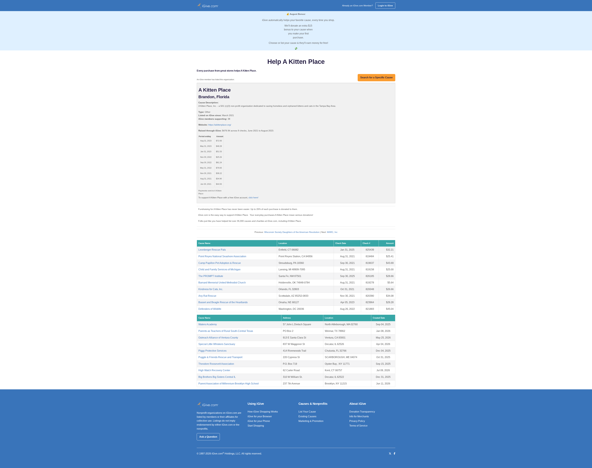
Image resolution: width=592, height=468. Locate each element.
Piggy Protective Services (212, 350)
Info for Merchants (359, 416)
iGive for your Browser (260, 416)
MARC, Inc (332, 232)
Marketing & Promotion (310, 421)
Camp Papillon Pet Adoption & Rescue (219, 263)
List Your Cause (307, 411)
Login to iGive (385, 5)
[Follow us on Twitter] (390, 453)
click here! (253, 197)
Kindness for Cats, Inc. (210, 289)
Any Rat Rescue (207, 296)
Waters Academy (207, 324)
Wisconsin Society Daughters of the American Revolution (292, 232)
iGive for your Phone (259, 421)
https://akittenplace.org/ (219, 125)
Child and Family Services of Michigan (219, 269)
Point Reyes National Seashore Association (222, 256)
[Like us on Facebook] (394, 453)
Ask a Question (208, 436)
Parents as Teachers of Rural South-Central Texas (225, 331)
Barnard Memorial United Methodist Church (222, 282)
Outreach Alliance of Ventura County (218, 337)
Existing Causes (307, 416)
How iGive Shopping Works (263, 411)
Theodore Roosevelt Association (216, 364)
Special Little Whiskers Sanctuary (216, 344)
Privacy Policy (357, 421)
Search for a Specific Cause (376, 77)
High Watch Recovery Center (214, 370)
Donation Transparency (362, 411)
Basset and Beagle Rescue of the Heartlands (223, 302)
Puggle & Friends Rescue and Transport (220, 357)
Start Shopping (256, 425)
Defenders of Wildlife (209, 309)
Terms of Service (358, 425)
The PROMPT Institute (210, 276)
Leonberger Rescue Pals (212, 249)
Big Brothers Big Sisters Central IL (217, 377)
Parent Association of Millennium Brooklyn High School (228, 383)
